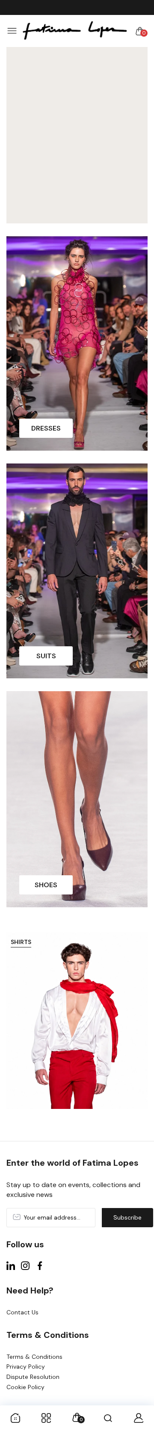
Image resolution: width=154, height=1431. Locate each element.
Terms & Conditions (34, 1357)
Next (138, 1026)
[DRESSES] (77, 343)
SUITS (46, 655)
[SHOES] (77, 799)
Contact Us (22, 1312)
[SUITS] (77, 570)
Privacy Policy (25, 1366)
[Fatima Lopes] (74, 31)
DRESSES (46, 428)
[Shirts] (77, 1020)
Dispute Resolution (32, 1377)
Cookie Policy (25, 1387)
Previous (16, 1026)
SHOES (46, 884)
